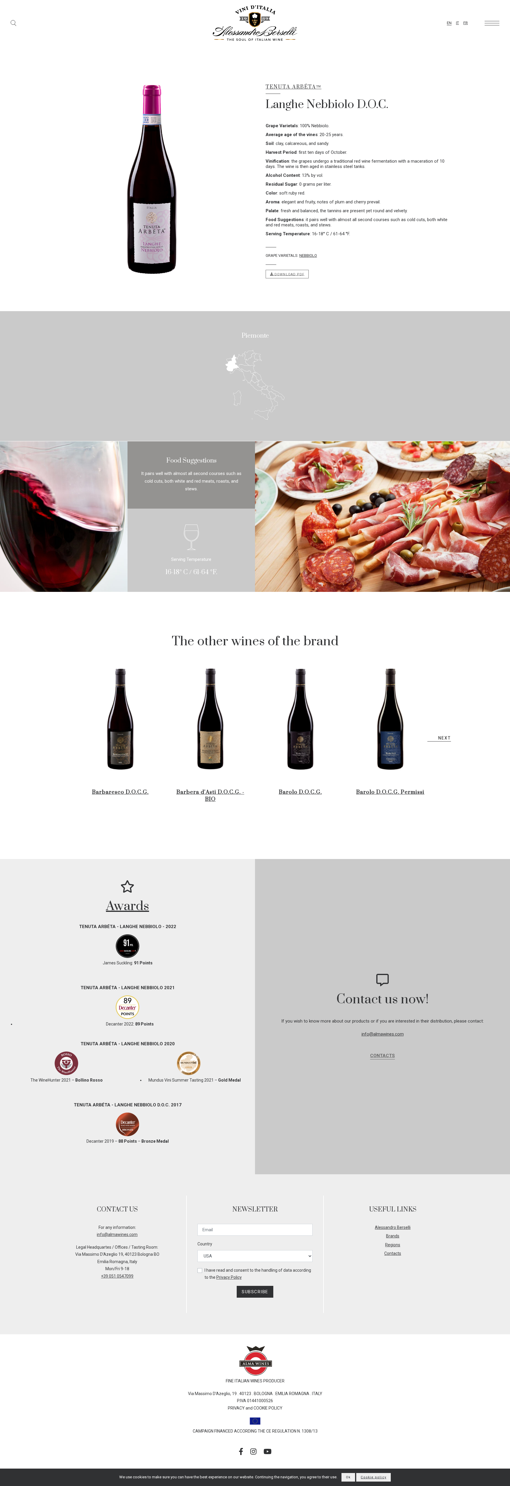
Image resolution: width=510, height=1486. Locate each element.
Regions (392, 1244)
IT (457, 23)
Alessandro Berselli (393, 1227)
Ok (348, 1477)
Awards (127, 906)
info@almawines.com (383, 1034)
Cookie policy (373, 1477)
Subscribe (255, 1291)
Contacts (382, 1055)
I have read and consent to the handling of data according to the (258, 1274)
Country (204, 1244)
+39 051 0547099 (117, 1276)
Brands (392, 1236)
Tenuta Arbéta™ (293, 87)
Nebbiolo (308, 255)
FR (465, 23)
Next (444, 738)
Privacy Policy (229, 1277)
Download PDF (288, 274)
